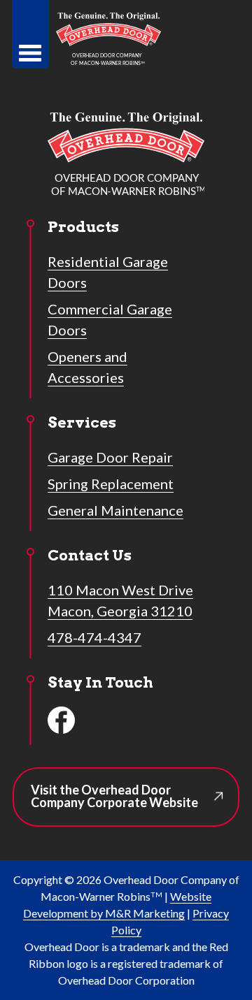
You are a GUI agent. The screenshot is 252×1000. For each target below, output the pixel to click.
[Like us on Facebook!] (62, 720)
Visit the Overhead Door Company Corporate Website (131, 804)
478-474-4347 (94, 637)
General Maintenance (115, 510)
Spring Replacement (111, 483)
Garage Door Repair (110, 457)
